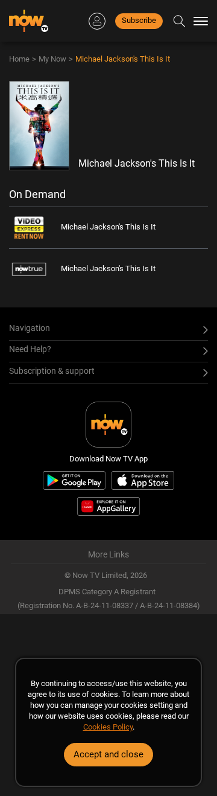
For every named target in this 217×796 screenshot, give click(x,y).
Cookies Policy (108, 726)
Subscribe (139, 20)
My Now (52, 58)
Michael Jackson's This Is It (122, 58)
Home (19, 58)
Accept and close (108, 754)
